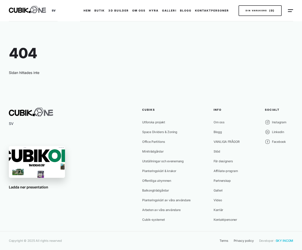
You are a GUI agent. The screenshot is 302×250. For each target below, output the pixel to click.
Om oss (138, 10)
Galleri (169, 10)
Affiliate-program (226, 171)
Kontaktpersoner (212, 10)
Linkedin (278, 132)
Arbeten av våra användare (161, 210)
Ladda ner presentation (28, 187)
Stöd (217, 151)
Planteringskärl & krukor (159, 171)
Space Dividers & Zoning (159, 132)
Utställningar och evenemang (162, 161)
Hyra (154, 10)
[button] (53, 10)
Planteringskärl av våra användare (166, 200)
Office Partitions (153, 141)
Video (218, 200)
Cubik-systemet (153, 219)
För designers (223, 161)
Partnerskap (222, 180)
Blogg (185, 10)
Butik (99, 10)
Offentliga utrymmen (156, 180)
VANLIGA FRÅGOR (227, 141)
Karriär (218, 210)
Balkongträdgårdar (155, 190)
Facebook (279, 141)
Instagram (279, 122)
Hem (87, 10)
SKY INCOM (284, 240)
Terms (224, 240)
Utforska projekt (153, 122)
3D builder (118, 10)
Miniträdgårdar (152, 151)
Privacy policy (244, 240)
